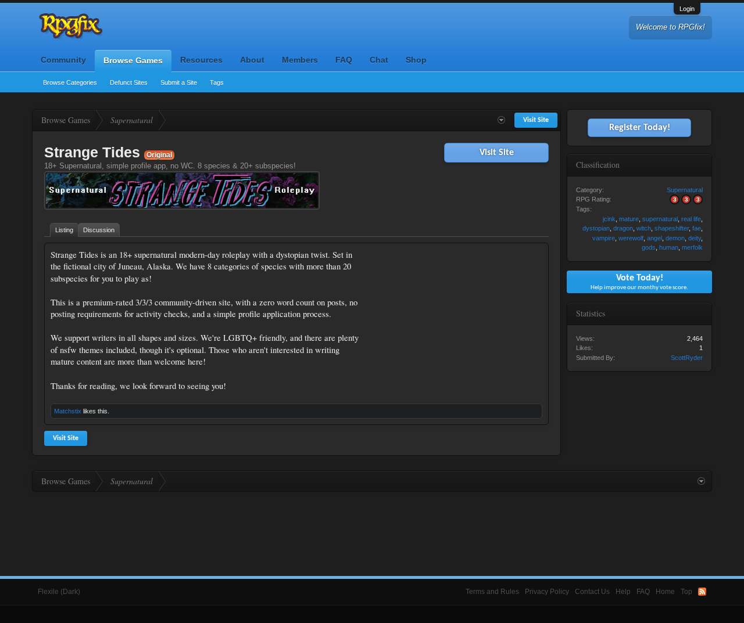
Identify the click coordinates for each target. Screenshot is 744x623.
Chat (379, 59)
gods (649, 247)
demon (675, 238)
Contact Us (592, 592)
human (668, 247)
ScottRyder (687, 357)
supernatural (660, 218)
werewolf (630, 238)
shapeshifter (671, 228)
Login (687, 8)
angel (654, 238)
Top (686, 592)
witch (643, 228)
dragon (623, 228)
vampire (603, 238)
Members (300, 59)
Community (63, 59)
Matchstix (67, 411)
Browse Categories (70, 82)
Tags (217, 82)
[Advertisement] (455, 321)
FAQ (343, 59)
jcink (609, 218)
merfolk (692, 247)
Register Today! (639, 127)
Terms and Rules (492, 592)
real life (691, 218)
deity (694, 238)
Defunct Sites (129, 82)
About (252, 59)
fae (696, 228)
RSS (702, 592)
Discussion (99, 229)
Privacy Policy (547, 592)
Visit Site (497, 152)
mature (629, 218)
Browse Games (133, 60)
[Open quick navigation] (501, 120)
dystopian (596, 228)
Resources (201, 59)
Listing (64, 229)
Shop (416, 59)
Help (623, 592)
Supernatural (685, 189)
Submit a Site (178, 82)
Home (665, 592)
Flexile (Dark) (59, 592)
